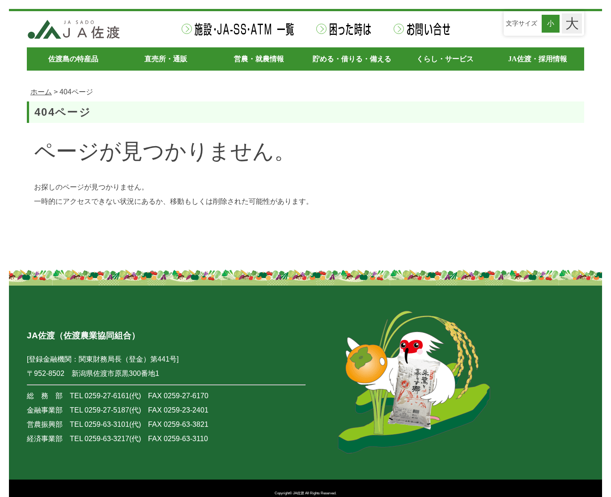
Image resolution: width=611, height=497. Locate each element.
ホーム (41, 92)
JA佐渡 (298, 493)
